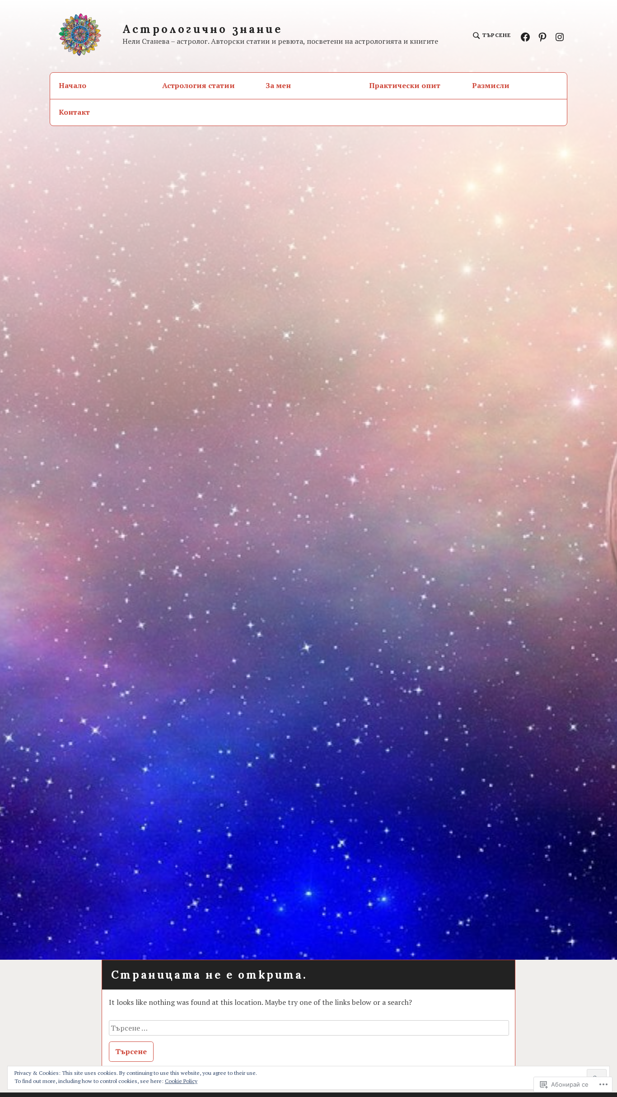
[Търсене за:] (309, 1028)
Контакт (74, 112)
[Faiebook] (525, 36)
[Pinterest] (542, 36)
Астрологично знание (202, 29)
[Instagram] (559, 36)
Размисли (490, 85)
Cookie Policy (181, 1081)
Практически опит (404, 85)
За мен (278, 85)
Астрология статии (198, 85)
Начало (72, 85)
